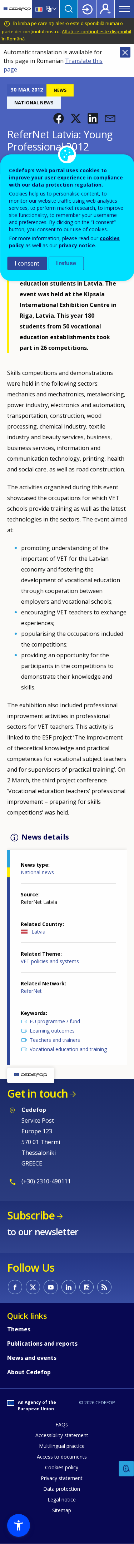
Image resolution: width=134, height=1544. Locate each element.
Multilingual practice (62, 1445)
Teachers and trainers (55, 1039)
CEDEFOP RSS (104, 1287)
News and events (31, 1358)
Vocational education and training (68, 1049)
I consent (27, 263)
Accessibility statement (61, 1435)
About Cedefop (29, 1372)
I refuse (66, 263)
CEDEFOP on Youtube (51, 1287)
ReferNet (31, 991)
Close (125, 52)
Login (87, 9)
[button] (58, 118)
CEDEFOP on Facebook (15, 1287)
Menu (124, 9)
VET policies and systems (50, 961)
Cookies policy (61, 1467)
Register (105, 9)
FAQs (61, 1424)
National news (37, 872)
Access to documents (62, 1456)
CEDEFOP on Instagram (86, 1287)
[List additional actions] (53, 9)
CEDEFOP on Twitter (33, 1287)
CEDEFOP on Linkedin (68, 1287)
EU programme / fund (55, 1021)
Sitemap (61, 1510)
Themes (18, 1329)
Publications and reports (42, 1343)
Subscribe (31, 1215)
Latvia (38, 931)
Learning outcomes (52, 1030)
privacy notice (77, 245)
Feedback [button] (126, 1468)
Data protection (61, 1488)
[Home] (17, 9)
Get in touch (37, 1093)
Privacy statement (62, 1478)
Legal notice (62, 1499)
